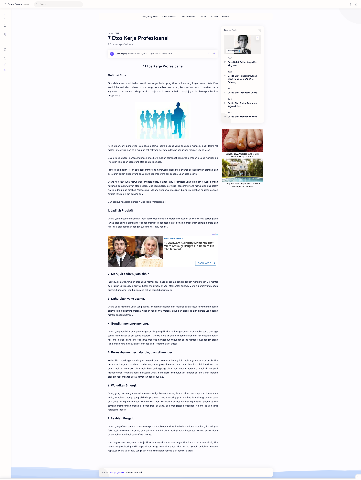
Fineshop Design (162, 472)
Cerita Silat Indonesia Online (242, 92)
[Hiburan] (225, 16)
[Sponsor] (214, 16)
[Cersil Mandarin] (188, 16)
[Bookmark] (351, 4)
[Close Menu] (358, 476)
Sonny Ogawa (15, 4)
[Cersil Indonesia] (169, 16)
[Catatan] (202, 16)
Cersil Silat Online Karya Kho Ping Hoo (242, 64)
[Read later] (209, 54)
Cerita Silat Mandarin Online (242, 116)
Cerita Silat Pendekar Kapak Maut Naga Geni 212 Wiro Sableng (242, 79)
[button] (356, 4)
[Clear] (80, 4)
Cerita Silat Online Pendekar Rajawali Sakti (242, 105)
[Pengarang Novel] (150, 16)
